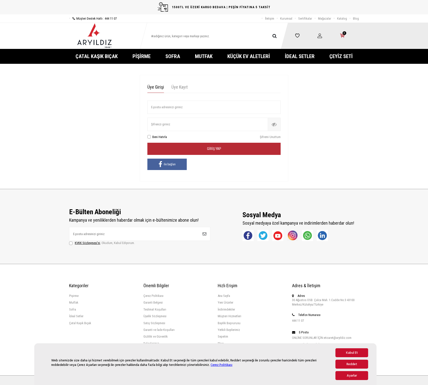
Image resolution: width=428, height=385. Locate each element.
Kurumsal (286, 18)
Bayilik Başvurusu (229, 323)
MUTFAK (204, 56)
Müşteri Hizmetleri (229, 316)
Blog (356, 18)
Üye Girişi (155, 87)
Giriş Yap (214, 149)
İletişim (269, 18)
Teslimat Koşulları (154, 309)
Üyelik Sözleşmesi (154, 316)
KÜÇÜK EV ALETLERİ (248, 56)
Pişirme (74, 296)
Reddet (352, 364)
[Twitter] (262, 235)
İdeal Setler (76, 316)
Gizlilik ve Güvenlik (155, 336)
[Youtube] (277, 235)
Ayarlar (352, 375)
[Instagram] (292, 235)
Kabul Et (352, 352)
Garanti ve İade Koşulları (159, 330)
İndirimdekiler (226, 309)
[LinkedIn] (322, 235)
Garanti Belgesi (153, 302)
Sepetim (223, 336)
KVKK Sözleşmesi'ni (87, 243)
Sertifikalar (305, 18)
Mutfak (73, 302)
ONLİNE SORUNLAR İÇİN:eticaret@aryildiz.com (321, 338)
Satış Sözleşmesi (154, 323)
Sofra (72, 309)
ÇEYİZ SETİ (341, 56)
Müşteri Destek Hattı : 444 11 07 (96, 18)
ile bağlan (170, 164)
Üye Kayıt (179, 87)
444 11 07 (298, 320)
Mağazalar (324, 18)
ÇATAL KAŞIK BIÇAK (97, 56)
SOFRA (172, 56)
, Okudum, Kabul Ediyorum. (105, 243)
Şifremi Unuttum (270, 137)
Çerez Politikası (221, 365)
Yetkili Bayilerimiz (229, 330)
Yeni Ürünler (225, 302)
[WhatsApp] (307, 235)
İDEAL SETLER (300, 56)
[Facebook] (248, 235)
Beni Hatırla (159, 137)
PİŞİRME (142, 56)
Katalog (342, 18)
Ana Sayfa (224, 296)
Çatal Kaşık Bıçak (80, 323)
